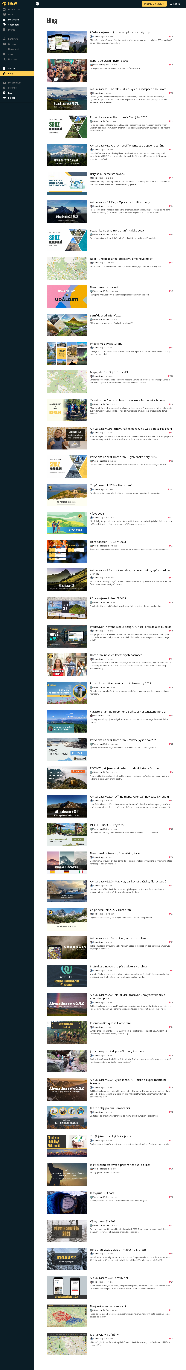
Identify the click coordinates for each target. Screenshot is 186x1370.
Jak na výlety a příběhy (104, 1334)
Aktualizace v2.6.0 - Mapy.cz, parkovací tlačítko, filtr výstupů (128, 881)
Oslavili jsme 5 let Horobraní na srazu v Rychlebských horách (129, 400)
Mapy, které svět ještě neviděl (109, 372)
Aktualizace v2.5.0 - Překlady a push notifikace (119, 938)
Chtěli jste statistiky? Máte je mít (110, 1136)
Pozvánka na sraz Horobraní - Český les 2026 (118, 117)
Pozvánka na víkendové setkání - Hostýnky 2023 (120, 683)
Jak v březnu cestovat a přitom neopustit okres (120, 1165)
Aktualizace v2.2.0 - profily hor (109, 1278)
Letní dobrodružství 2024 (106, 315)
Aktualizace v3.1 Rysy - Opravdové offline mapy (120, 202)
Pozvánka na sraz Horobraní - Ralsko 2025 (117, 230)
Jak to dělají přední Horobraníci (110, 1108)
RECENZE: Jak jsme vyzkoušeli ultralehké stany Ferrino (124, 768)
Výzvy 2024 (97, 513)
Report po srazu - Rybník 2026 (109, 60)
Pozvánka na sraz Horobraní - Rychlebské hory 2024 (123, 457)
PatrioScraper (99, 36)
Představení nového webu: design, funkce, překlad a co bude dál (131, 627)
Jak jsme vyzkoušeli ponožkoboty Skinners (117, 1051)
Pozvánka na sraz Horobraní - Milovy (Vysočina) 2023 (123, 740)
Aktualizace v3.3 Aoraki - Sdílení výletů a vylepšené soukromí (128, 89)
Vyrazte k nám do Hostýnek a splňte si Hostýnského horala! (128, 711)
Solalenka (97, 715)
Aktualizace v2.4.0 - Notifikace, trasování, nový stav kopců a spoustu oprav (127, 996)
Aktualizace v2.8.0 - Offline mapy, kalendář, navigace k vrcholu (129, 796)
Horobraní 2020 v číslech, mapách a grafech (118, 1249)
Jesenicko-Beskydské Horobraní (110, 1023)
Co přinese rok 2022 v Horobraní (111, 910)
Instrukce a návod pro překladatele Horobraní (119, 966)
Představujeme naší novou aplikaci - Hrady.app (120, 32)
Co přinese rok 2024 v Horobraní (111, 485)
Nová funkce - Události (104, 287)
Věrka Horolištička (101, 64)
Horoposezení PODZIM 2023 (108, 542)
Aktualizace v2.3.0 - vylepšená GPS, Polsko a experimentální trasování (128, 1081)
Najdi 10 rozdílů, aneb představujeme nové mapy (121, 259)
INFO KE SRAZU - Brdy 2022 (107, 825)
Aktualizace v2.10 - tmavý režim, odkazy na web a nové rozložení (131, 429)
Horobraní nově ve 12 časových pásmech (116, 655)
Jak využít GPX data (102, 1193)
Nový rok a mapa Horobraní (108, 1306)
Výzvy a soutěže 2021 (103, 1221)
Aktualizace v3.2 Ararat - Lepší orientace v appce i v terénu (127, 145)
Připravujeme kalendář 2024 (108, 598)
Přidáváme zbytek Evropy (106, 344)
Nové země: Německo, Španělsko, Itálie (115, 853)
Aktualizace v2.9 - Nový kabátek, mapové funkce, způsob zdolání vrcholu (131, 572)
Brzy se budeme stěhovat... (107, 174)
